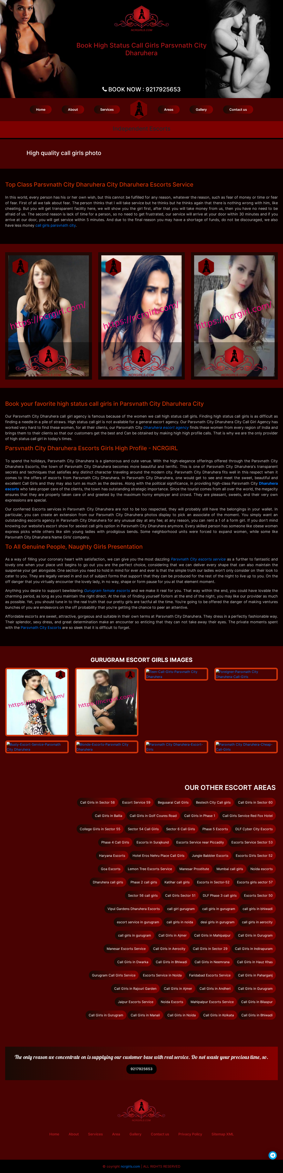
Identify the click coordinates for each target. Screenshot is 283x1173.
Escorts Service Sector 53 (252, 842)
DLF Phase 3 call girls (220, 895)
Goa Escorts (110, 869)
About (73, 109)
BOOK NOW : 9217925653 (144, 89)
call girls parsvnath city (55, 225)
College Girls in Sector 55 (100, 829)
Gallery (201, 109)
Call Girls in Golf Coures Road (153, 816)
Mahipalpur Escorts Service (212, 1002)
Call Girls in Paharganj (255, 975)
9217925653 (141, 1069)
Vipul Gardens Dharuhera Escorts (134, 909)
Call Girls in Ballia (108, 816)
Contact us (238, 109)
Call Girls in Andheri (215, 988)
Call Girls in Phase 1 (199, 816)
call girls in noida (180, 922)
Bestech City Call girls (213, 802)
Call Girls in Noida (181, 1015)
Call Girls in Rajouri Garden (135, 988)
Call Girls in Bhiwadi (171, 962)
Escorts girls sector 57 (255, 882)
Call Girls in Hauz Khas (255, 962)
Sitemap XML (223, 1134)
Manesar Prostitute (194, 869)
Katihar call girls (177, 882)
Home (40, 109)
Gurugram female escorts (107, 590)
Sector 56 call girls (143, 895)
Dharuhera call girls (108, 882)
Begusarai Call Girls (173, 802)
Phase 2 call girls (144, 882)
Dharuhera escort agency (166, 427)
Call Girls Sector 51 (180, 895)
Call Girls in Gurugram (255, 935)
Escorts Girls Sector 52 (254, 855)
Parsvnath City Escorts (41, 627)
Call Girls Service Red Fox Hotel (248, 816)
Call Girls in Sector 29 (210, 949)
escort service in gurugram (138, 922)
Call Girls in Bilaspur (257, 1002)
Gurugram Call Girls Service (113, 975)
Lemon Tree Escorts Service (150, 869)
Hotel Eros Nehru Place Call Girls (158, 855)
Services (107, 109)
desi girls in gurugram (218, 922)
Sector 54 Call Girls (143, 829)
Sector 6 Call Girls (180, 829)
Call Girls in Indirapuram (254, 949)
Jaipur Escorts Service (135, 1002)
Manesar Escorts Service (126, 949)
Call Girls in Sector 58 (97, 802)
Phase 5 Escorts (215, 829)
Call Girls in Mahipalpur (212, 935)
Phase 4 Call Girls (115, 842)
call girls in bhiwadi (258, 909)
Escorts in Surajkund (153, 842)
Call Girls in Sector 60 (255, 802)
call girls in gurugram (218, 909)
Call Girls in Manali (145, 1015)
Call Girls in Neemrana (212, 962)
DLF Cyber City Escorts (254, 829)
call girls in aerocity (257, 922)
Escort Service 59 (136, 802)
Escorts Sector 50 (258, 895)
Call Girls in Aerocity (169, 949)
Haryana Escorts (112, 855)
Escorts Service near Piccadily (200, 842)
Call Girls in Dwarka (132, 962)
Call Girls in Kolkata (218, 1015)
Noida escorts (261, 869)
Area (116, 1134)
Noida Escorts (172, 1002)
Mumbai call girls (229, 869)
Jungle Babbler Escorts (210, 855)
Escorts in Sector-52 (213, 882)
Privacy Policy (190, 1134)
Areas (168, 109)
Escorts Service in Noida (162, 975)
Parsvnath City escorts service (198, 559)
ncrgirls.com (130, 1166)
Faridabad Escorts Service (210, 975)
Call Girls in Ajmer (172, 935)
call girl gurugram (181, 909)
